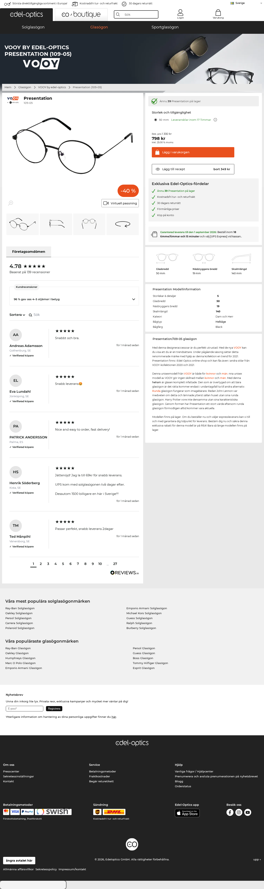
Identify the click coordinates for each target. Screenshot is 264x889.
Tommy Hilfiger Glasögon (150, 663)
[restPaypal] (27, 812)
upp (256, 859)
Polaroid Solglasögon (19, 628)
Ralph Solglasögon (139, 623)
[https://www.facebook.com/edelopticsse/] (229, 813)
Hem (8, 87)
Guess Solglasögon (139, 618)
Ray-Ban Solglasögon (20, 608)
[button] (26, 14)
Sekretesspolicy (46, 869)
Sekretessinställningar (18, 776)
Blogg (179, 781)
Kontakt (8, 781)
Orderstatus (183, 786)
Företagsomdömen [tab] (28, 252)
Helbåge (221, 321)
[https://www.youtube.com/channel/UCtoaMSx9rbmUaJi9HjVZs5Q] (247, 813)
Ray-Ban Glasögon (18, 648)
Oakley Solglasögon (19, 613)
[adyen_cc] (6, 812)
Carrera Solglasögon (19, 623)
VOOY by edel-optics (52, 87)
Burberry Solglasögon (141, 628)
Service (94, 765)
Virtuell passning (124, 203)
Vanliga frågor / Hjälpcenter (194, 771)
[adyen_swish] (53, 812)
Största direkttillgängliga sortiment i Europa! (39, 3)
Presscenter (11, 771)
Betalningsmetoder (102, 771)
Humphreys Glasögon (20, 658)
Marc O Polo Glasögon (20, 663)
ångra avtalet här (19, 860)
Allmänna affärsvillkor (18, 869)
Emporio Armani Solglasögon (146, 608)
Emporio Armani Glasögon (23, 668)
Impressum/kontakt (72, 869)
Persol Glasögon (144, 648)
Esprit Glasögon (144, 668)
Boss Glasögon (143, 658)
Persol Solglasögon (18, 618)
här (114, 716)
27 (115, 564)
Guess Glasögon (144, 653)
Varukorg (218, 17)
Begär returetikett (101, 781)
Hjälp (179, 765)
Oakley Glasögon (17, 653)
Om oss (8, 765)
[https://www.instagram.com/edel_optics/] (238, 813)
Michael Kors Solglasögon (144, 613)
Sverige (240, 3)
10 (100, 564)
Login (180, 17)
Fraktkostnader (99, 776)
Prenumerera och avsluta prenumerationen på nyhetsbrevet (216, 776)
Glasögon (24, 87)
